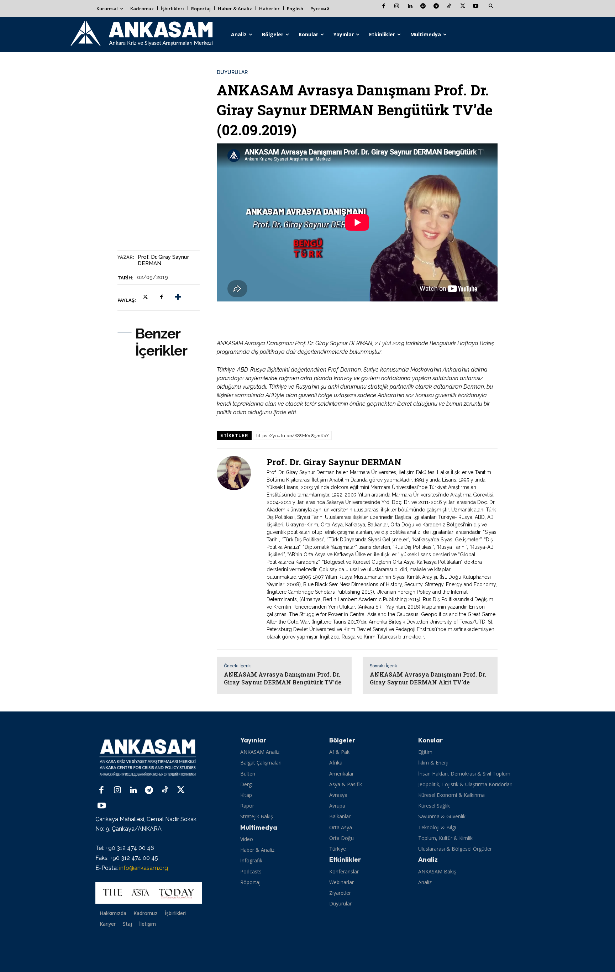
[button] (490, 6)
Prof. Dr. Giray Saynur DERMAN (163, 260)
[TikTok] (449, 6)
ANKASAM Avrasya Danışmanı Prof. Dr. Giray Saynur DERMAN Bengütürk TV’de (282, 678)
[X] (462, 6)
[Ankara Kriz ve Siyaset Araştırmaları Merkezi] (141, 34)
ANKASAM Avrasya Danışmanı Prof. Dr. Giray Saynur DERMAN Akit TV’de (428, 678)
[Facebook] (383, 6)
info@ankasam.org (143, 868)
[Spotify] (423, 6)
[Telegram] (436, 6)
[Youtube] (475, 6)
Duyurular (232, 72)
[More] (177, 297)
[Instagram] (396, 6)
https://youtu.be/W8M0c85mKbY (292, 435)
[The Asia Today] (148, 893)
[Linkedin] (410, 6)
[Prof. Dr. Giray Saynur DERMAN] (238, 549)
